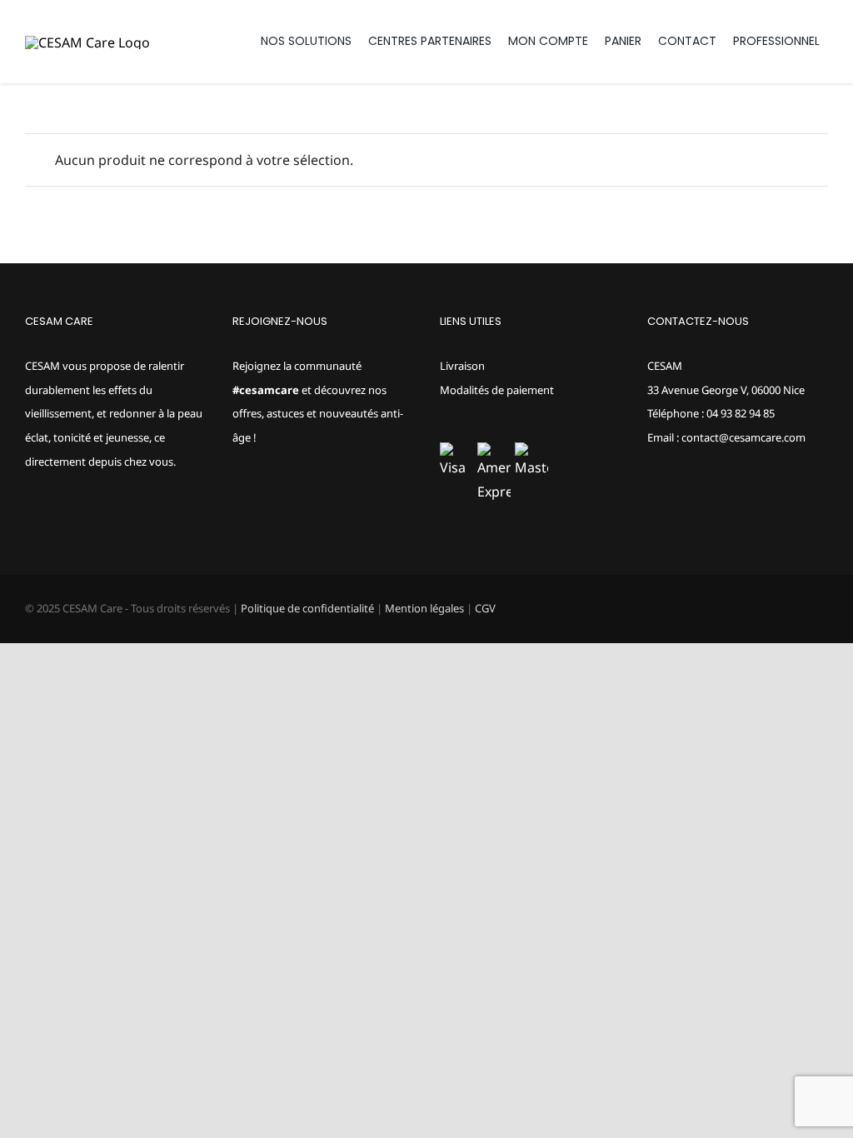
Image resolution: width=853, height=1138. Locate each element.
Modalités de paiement (497, 389)
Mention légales (424, 608)
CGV (485, 608)
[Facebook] (237, 503)
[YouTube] (282, 503)
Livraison (462, 365)
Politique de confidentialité (307, 608)
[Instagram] (260, 503)
